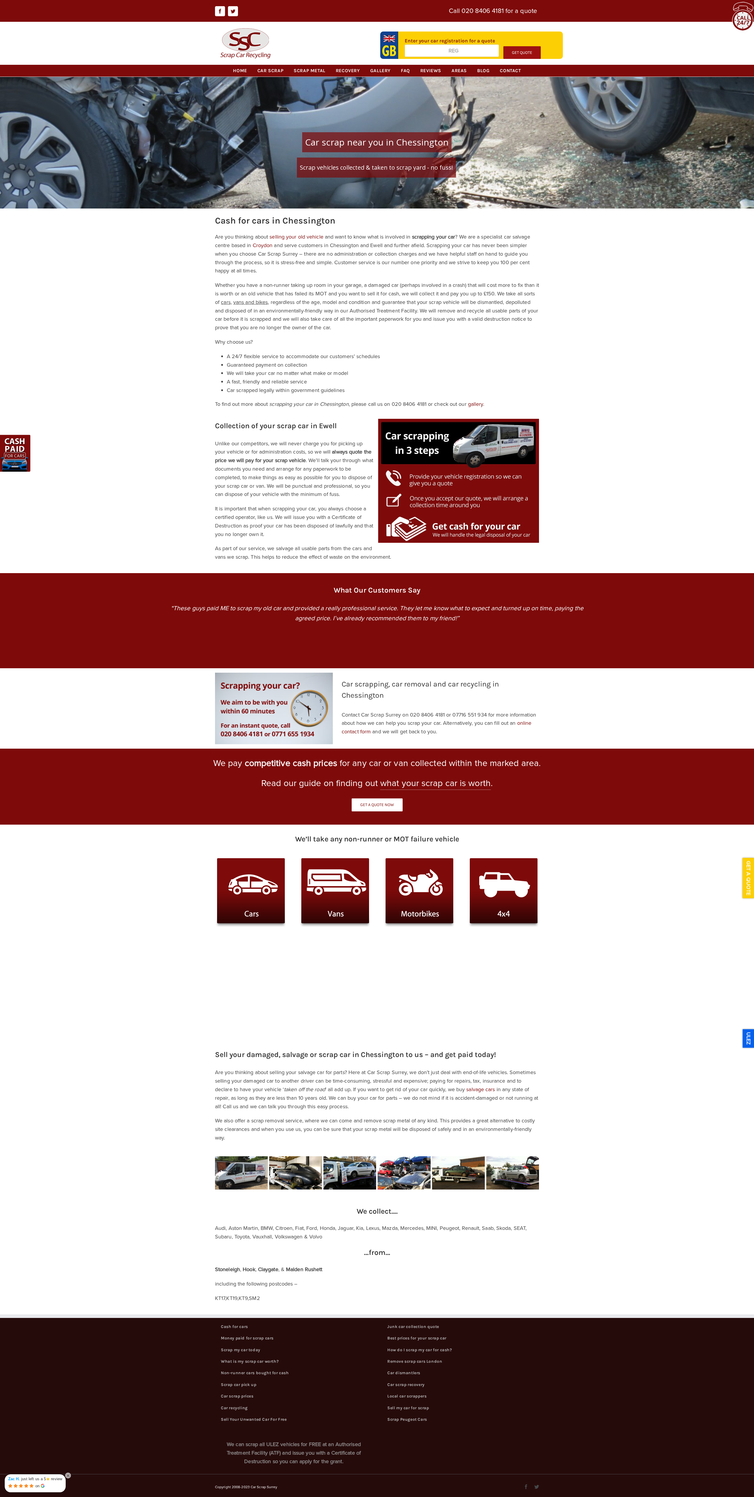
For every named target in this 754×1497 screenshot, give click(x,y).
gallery (475, 404)
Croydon (263, 245)
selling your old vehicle (296, 237)
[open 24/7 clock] (742, 5)
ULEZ (748, 1038)
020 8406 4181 (482, 11)
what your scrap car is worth (435, 783)
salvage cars (480, 1089)
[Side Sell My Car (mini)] (16, 438)
